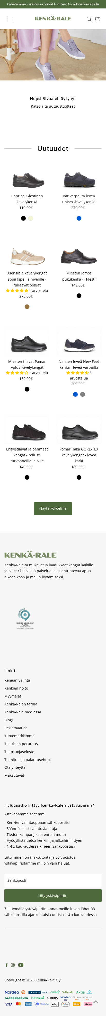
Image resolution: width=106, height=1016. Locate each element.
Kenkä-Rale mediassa (22, 712)
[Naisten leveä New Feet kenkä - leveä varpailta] (79, 341)
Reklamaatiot (15, 727)
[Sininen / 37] (75, 394)
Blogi (8, 719)
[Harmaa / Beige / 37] (82, 394)
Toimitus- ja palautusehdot (27, 759)
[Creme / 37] (30, 218)
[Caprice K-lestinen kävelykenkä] (27, 176)
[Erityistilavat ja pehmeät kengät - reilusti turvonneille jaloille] (27, 429)
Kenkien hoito (16, 688)
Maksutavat (14, 775)
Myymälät (12, 696)
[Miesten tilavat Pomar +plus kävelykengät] (27, 341)
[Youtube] (21, 965)
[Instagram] (13, 965)
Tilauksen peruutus (21, 743)
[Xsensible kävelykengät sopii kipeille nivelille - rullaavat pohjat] (27, 253)
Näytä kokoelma (53, 508)
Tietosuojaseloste (19, 751)
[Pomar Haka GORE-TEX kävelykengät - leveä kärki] (79, 429)
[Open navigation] (15, 19)
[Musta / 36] (23, 218)
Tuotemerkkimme (19, 735)
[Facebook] (6, 965)
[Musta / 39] (27, 477)
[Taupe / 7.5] (27, 306)
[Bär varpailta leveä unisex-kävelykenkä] (79, 176)
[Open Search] (89, 19)
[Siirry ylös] (96, 1002)
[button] (17, 290)
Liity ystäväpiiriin (52, 895)
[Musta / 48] (79, 295)
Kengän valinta (17, 680)
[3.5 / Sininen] (79, 218)
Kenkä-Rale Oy (48, 980)
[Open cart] (97, 19)
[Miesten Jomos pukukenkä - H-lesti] (79, 253)
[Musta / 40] (27, 389)
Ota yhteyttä (14, 767)
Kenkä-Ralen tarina (20, 704)
